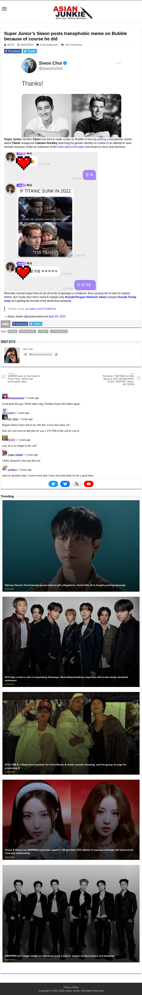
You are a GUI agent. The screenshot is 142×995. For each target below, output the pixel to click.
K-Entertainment (49, 44)
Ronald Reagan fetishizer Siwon (86, 297)
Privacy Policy (71, 987)
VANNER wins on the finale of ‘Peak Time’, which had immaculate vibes (24, 377)
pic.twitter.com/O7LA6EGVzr (40, 308)
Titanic (43, 331)
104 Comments (73, 44)
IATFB (10, 44)
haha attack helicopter (71, 146)
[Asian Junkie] (71, 11)
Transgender (59, 331)
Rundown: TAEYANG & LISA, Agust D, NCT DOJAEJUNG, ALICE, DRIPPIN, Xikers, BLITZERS (118, 379)
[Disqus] (71, 435)
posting (101, 139)
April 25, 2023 (57, 316)
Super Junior (28, 331)
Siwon (13, 331)
